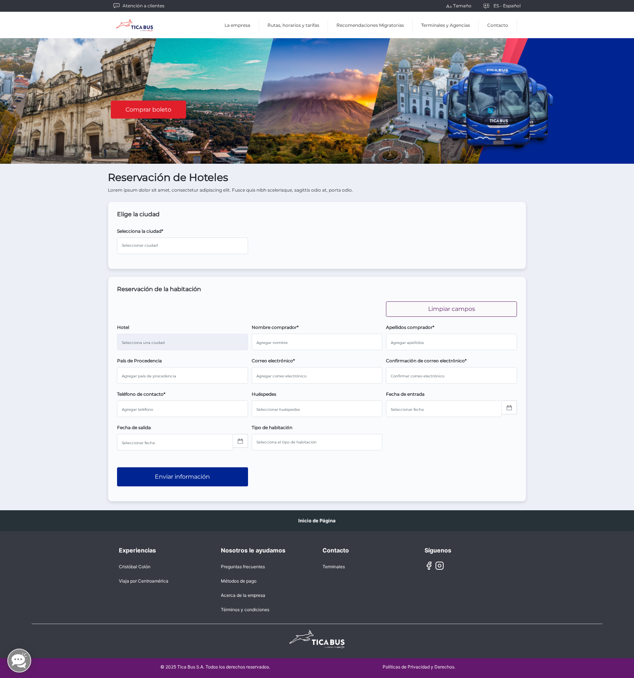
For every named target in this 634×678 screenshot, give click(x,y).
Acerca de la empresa (243, 595)
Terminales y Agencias (445, 25)
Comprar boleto (148, 109)
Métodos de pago (238, 581)
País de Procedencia (139, 360)
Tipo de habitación (272, 427)
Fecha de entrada (405, 394)
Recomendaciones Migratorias (370, 25)
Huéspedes (264, 394)
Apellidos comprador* (410, 327)
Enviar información (182, 476)
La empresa (237, 25)
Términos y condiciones (245, 609)
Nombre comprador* (275, 327)
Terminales (334, 566)
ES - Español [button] (507, 5)
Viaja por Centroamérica (143, 581)
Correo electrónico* (273, 360)
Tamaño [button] (462, 5)
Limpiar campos (451, 308)
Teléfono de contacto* (141, 394)
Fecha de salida (134, 427)
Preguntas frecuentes (243, 566)
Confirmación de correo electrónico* (426, 360)
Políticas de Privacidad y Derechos (418, 667)
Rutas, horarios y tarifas (293, 25)
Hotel (123, 327)
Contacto (497, 25)
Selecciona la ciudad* (140, 231)
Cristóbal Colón (134, 566)
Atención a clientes (143, 5)
